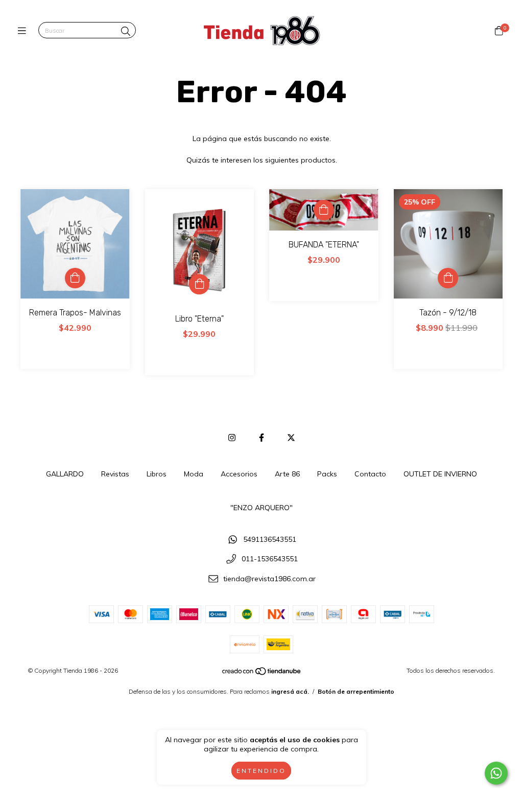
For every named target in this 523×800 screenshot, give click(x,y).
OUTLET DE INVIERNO (440, 473)
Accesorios (239, 473)
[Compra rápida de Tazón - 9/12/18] (448, 278)
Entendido (261, 770)
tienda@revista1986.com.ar (269, 579)
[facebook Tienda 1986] (261, 437)
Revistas (115, 473)
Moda (193, 473)
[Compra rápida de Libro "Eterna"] (199, 284)
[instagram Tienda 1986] (232, 437)
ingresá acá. (290, 691)
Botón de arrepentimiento (356, 691)
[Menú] (24, 30)
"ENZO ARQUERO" (261, 507)
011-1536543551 (270, 559)
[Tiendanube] (262, 673)
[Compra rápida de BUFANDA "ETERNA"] (324, 210)
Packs (327, 473)
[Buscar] (125, 31)
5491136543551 (269, 539)
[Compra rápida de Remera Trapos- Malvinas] (75, 278)
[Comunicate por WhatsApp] (496, 773)
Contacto (370, 473)
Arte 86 (287, 473)
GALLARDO (65, 473)
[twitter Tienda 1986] (291, 437)
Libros (157, 473)
